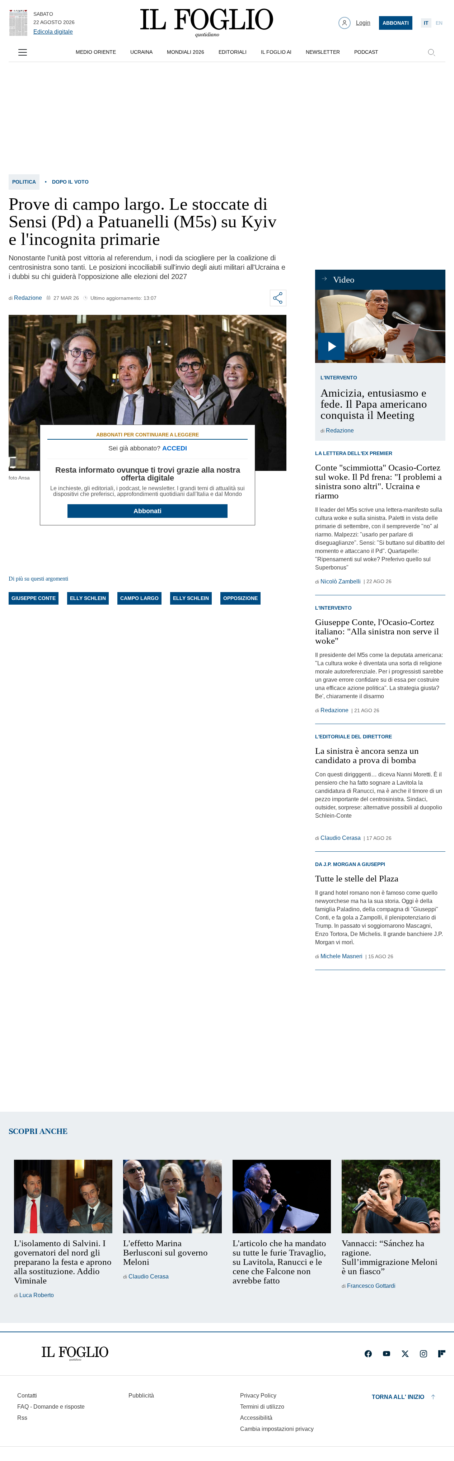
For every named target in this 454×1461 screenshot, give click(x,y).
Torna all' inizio (398, 1397)
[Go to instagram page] (423, 1353)
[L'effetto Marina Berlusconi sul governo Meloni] (172, 1197)
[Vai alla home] (206, 23)
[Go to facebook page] (368, 1353)
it (426, 23)
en (439, 23)
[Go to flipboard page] (441, 1353)
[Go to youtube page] (386, 1353)
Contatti (27, 1396)
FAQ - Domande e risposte (51, 1407)
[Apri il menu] (22, 52)
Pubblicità (141, 1396)
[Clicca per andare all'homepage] (75, 1354)
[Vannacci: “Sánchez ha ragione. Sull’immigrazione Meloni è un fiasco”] (391, 1197)
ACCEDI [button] (174, 448)
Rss (22, 1418)
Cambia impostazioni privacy (277, 1429)
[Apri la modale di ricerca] (431, 52)
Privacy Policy (258, 1396)
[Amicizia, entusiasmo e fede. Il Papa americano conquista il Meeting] (380, 326)
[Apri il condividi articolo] (278, 298)
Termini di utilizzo (262, 1407)
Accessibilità (256, 1418)
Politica (24, 182)
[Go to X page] (405, 1353)
